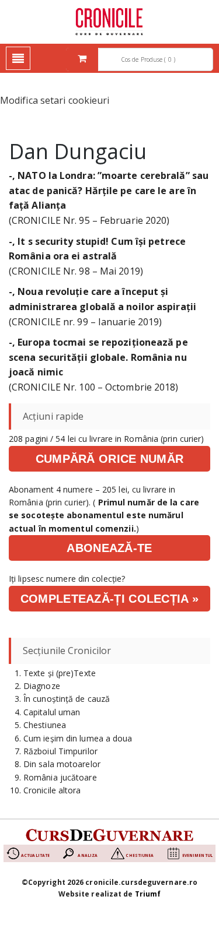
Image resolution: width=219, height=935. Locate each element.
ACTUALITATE (35, 855)
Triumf (148, 894)
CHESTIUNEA (140, 855)
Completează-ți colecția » (109, 598)
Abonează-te (109, 548)
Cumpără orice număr (110, 458)
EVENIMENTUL (197, 855)
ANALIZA (88, 855)
